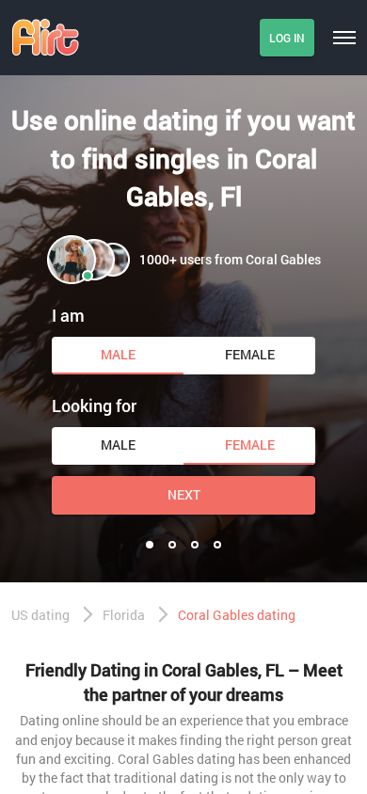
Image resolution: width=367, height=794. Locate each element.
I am (68, 315)
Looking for (94, 405)
